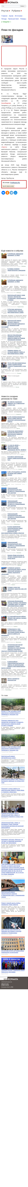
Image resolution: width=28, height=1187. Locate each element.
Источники (18, 16)
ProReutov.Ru (15, 182)
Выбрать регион (5, 985)
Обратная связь (5, 983)
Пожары (23, 19)
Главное (4, 16)
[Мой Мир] (15, 193)
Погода (4, 19)
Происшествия (13, 19)
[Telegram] (11, 193)
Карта (4, 147)
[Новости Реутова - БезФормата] (9, 2)
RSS (12, 987)
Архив (11, 16)
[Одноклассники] (7, 193)
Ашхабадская (6, 103)
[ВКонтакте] (3, 193)
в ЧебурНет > (6, 22)
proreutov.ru (6, 44)
